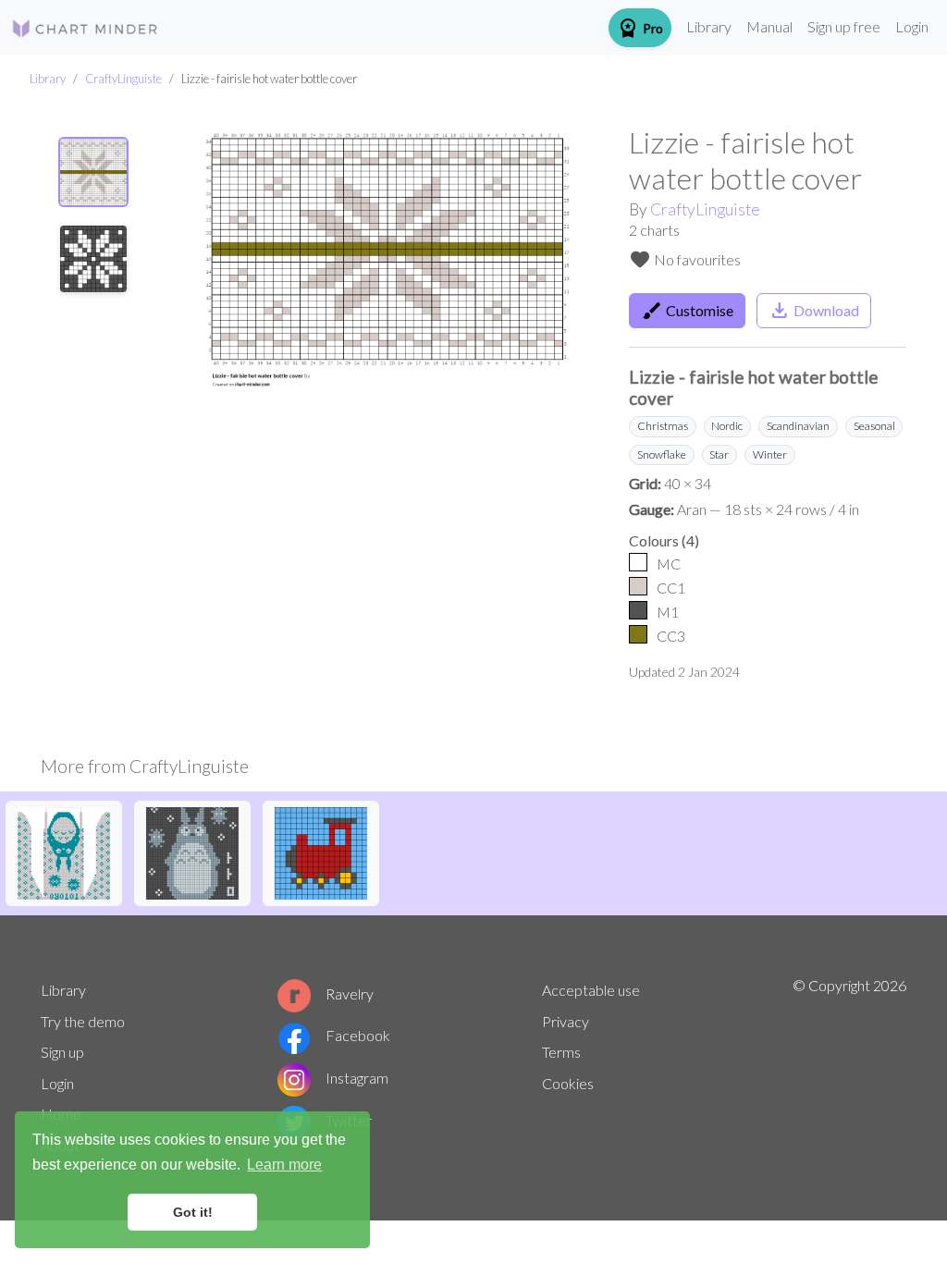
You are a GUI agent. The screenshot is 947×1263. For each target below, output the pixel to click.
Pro (640, 28)
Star (719, 454)
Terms (561, 1052)
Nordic (727, 426)
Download (814, 311)
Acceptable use (591, 990)
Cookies (568, 1083)
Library (709, 26)
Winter (770, 454)
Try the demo (83, 1021)
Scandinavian (798, 426)
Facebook (358, 1035)
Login (912, 26)
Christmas (662, 426)
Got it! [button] (193, 1212)
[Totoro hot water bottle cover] (192, 851)
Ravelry (350, 993)
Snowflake (661, 454)
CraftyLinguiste (123, 78)
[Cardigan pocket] (321, 851)
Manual (769, 26)
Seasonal (874, 426)
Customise (687, 311)
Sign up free (843, 26)
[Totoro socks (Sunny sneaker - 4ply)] (64, 851)
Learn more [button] (284, 1164)
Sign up (62, 1052)
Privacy (565, 1021)
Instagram (357, 1077)
